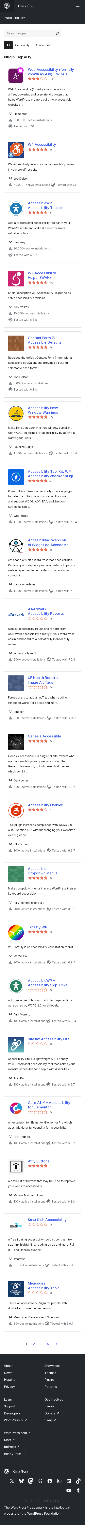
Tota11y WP (37, 927)
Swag (50, 1420)
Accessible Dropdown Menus (43, 871)
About (8, 1366)
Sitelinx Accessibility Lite (49, 1039)
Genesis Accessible (44, 736)
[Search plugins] (57, 33)
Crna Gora (20, 1471)
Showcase (52, 1366)
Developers (12, 1413)
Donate (51, 1413)
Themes (50, 1373)
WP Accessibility (42, 144)
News (8, 1373)
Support (9, 1406)
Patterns (50, 1387)
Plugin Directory (14, 17)
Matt (9, 1440)
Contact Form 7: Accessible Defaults (45, 340)
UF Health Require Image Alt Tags (43, 680)
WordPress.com (17, 1433)
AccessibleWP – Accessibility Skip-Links (48, 983)
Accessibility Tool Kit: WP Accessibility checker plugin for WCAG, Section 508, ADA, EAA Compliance (51, 473)
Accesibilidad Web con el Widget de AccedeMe (48, 542)
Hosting (9, 1380)
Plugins (49, 1380)
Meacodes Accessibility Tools (44, 1285)
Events (49, 1406)
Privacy (9, 1387)
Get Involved (53, 1399)
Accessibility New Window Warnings (43, 410)
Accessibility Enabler (45, 805)
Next (56, 1344)
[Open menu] (78, 6)
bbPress (12, 1447)
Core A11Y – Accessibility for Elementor (49, 1105)
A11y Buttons (38, 1161)
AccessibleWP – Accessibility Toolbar (45, 205)
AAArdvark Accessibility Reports (46, 611)
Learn (8, 1399)
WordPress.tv (15, 1420)
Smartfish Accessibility (47, 1220)
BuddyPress (15, 1454)
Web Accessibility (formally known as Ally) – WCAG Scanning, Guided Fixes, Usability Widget (51, 72)
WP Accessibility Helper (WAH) (42, 275)
